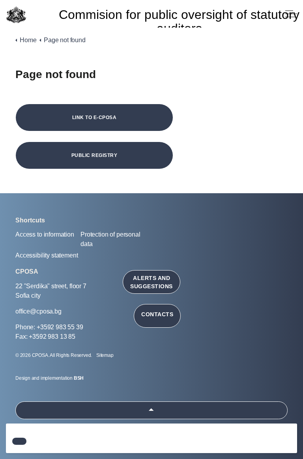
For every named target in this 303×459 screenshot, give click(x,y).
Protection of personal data (110, 239)
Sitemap (105, 355)
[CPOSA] (16, 15)
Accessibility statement (46, 255)
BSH (79, 378)
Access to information (44, 234)
